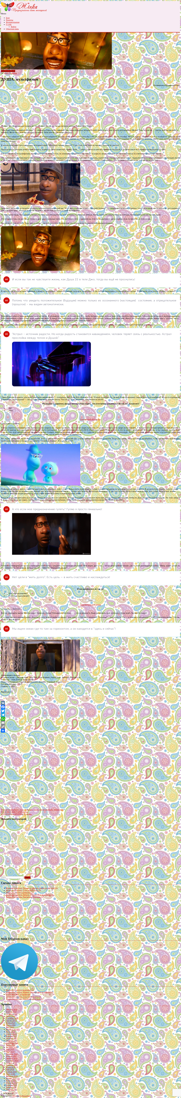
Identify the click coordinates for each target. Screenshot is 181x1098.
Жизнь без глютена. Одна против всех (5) (23, 890)
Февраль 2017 (11, 1083)
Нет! (11, 411)
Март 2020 (10, 1052)
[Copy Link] (90, 727)
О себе (8, 24)
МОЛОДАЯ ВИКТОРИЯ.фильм (14, 812)
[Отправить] (90, 731)
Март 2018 (10, 1074)
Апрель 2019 (11, 1063)
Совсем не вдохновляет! (19, 596)
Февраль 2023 (11, 1029)
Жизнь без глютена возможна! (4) (20, 893)
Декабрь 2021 (11, 1038)
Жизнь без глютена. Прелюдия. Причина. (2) (24, 897)
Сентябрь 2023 (12, 1018)
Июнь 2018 (10, 1067)
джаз (16, 810)
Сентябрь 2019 (12, 1061)
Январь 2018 (11, 1078)
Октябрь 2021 (11, 1041)
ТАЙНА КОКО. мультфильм (18, 994)
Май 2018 (10, 1069)
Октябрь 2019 (11, 1058)
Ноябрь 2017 (11, 1080)
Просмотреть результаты (90, 419)
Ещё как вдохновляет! (18, 593)
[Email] (90, 723)
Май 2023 (10, 1027)
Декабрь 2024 (11, 1009)
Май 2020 (10, 1049)
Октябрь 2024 (11, 1014)
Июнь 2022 (10, 1032)
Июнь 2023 (10, 1025)
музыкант (29, 810)
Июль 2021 (10, 1045)
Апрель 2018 (11, 1072)
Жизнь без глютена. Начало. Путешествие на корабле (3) (29, 895)
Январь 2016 (11, 1087)
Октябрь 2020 (11, 1047)
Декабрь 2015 (11, 1089)
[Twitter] (90, 711)
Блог (8, 18)
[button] (40, 184)
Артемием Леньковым (21, 1096)
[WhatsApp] (90, 719)
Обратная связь (12, 29)
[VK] (90, 703)
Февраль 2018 (11, 1076)
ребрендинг (59, 810)
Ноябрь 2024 (11, 1012)
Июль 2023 (10, 1023)
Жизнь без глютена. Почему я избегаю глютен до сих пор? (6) (32, 888)
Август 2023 (11, 1021)
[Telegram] (90, 715)
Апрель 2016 (11, 1085)
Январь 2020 (11, 1056)
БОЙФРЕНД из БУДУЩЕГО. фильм (16, 814)
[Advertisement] (90, 105)
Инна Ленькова (10, 73)
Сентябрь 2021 (12, 1043)
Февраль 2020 (11, 1054)
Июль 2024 (10, 1016)
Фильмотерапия (12, 22)
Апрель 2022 (11, 1034)
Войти (13, 27)
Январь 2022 (11, 1036)
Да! (10, 408)
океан (36, 810)
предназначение (46, 810)
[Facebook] (90, 707)
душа (21, 810)
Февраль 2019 (11, 1065)
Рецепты (9, 20)
